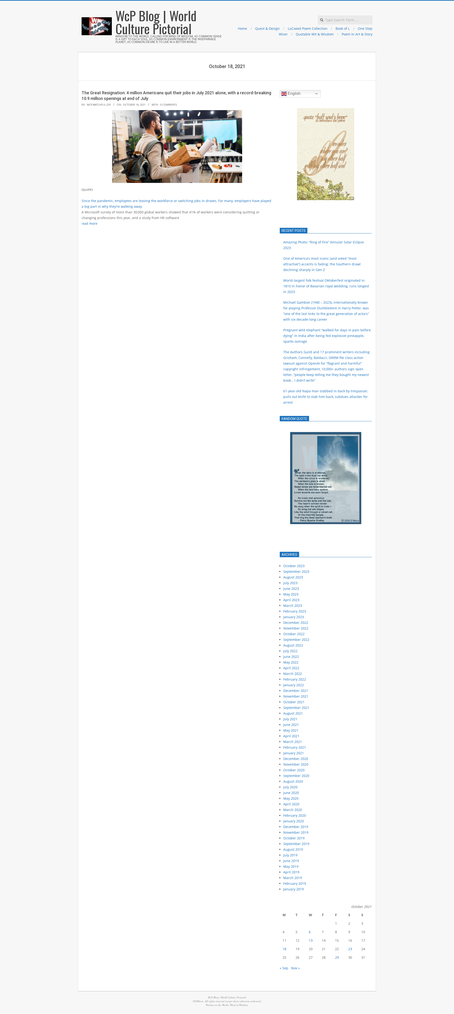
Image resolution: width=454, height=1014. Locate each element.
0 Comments (168, 104)
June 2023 (291, 588)
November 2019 (295, 832)
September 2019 (296, 843)
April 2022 (291, 668)
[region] (326, 486)
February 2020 (294, 815)
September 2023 (296, 571)
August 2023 (293, 577)
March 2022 (292, 673)
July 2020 (290, 787)
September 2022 (296, 639)
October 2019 (294, 838)
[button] (287, 154)
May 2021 (290, 730)
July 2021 (290, 719)
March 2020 (292, 809)
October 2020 (294, 770)
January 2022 (293, 685)
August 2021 (293, 713)
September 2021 (296, 707)
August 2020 (293, 781)
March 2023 (292, 605)
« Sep (284, 968)
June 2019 (291, 861)
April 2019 (291, 872)
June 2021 (291, 724)
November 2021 (295, 696)
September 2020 (296, 775)
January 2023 (293, 617)
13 (311, 940)
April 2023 (291, 600)
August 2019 (293, 849)
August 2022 (293, 645)
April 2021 (291, 736)
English (294, 93)
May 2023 (290, 594)
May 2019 (290, 866)
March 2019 (292, 878)
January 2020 (293, 821)
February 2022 (294, 679)
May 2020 (290, 798)
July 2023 (290, 583)
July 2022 (290, 651)
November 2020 (295, 764)
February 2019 (294, 883)
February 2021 (294, 747)
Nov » (295, 968)
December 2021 (295, 690)
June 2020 (291, 792)
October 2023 (294, 566)
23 (350, 949)
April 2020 (291, 804)
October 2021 (294, 702)
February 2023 (294, 611)
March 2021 (292, 741)
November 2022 (295, 628)
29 (337, 957)
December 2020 (295, 758)
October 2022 (294, 634)
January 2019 (293, 889)
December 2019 (295, 826)
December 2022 (295, 622)
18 (284, 949)
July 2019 (290, 855)
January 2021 (293, 753)
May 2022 (290, 662)
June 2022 (291, 656)
